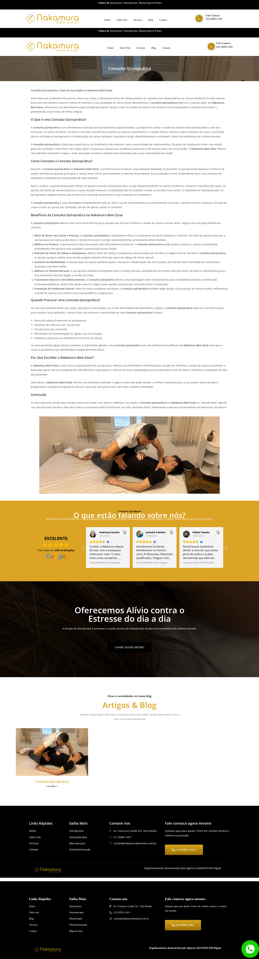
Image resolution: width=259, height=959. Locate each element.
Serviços (138, 20)
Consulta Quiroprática (52, 781)
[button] (226, 548)
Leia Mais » (52, 786)
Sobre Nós (122, 20)
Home (107, 20)
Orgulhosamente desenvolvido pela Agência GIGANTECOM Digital (185, 948)
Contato (163, 20)
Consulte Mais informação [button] (105, 562)
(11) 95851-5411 (214, 19)
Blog (150, 20)
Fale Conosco (213, 15)
